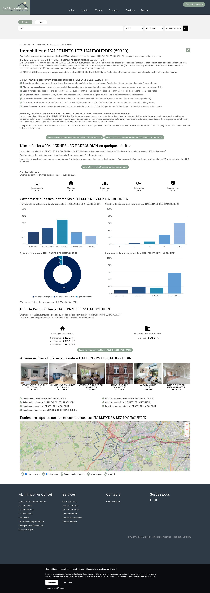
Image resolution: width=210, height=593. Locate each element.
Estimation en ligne (194, 4)
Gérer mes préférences (55, 588)
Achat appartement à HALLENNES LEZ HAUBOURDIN (129, 398)
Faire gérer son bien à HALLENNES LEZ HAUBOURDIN (105, 167)
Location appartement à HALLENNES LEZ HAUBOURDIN (130, 406)
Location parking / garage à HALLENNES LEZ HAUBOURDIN (50, 410)
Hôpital (112, 474)
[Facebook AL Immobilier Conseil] (150, 500)
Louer (41, 22)
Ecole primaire (52, 474)
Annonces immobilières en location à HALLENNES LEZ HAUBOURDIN (134, 137)
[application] (62, 227)
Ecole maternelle (33, 474)
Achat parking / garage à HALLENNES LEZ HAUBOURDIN (48, 402)
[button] (42, 297)
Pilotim (187, 537)
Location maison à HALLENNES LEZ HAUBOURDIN (46, 406)
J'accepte (52, 582)
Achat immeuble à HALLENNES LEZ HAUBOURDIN (128, 402)
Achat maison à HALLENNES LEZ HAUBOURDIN (44, 398)
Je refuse (68, 582)
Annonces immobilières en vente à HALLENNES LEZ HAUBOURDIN (75, 137)
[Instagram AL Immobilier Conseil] (155, 500)
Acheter (25, 22)
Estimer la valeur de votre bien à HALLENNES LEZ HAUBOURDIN (105, 350)
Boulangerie (97, 474)
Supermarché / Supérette (75, 474)
